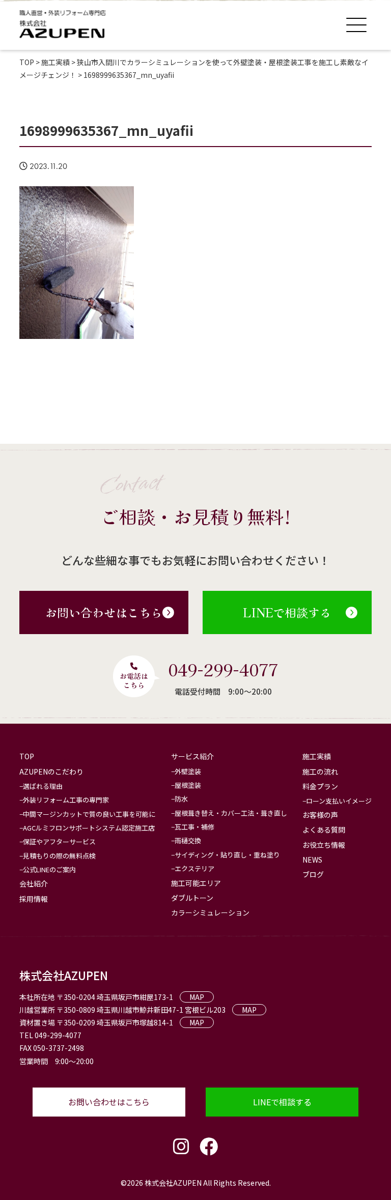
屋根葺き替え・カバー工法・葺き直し (231, 813)
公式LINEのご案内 (49, 869)
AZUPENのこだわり (51, 771)
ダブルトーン (192, 898)
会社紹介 (33, 883)
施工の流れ (320, 771)
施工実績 (316, 756)
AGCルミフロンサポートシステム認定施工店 (89, 828)
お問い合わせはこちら (103, 612)
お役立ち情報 (323, 845)
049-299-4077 (223, 669)
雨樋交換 (188, 840)
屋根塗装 (188, 785)
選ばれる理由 (43, 786)
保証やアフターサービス (59, 841)
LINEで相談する (287, 612)
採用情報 (33, 899)
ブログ (313, 874)
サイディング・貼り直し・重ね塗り (227, 855)
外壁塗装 (188, 771)
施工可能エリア (196, 883)
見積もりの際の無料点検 (59, 856)
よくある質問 (323, 829)
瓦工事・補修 (194, 827)
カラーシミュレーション (210, 912)
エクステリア (194, 868)
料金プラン (320, 786)
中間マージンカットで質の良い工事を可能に (89, 814)
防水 (181, 799)
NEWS (312, 859)
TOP (26, 756)
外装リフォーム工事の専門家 (66, 800)
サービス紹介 (192, 756)
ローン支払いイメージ (339, 801)
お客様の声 (320, 815)
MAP (196, 997)
